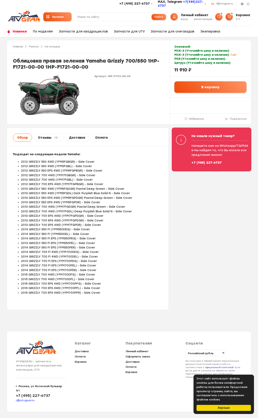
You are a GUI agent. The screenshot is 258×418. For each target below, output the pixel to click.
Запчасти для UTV (129, 31)
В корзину (210, 87)
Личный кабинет (137, 351)
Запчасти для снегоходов (172, 31)
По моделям (43, 31)
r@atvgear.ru (224, 3)
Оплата (101, 137)
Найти (159, 16)
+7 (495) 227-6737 (134, 3)
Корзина (80, 361)
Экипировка (210, 31)
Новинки (20, 31)
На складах (52, 46)
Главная (18, 46)
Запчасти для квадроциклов (83, 31)
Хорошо (224, 408)
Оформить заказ (138, 356)
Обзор (22, 137)
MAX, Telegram (170, 2)
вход (184, 19)
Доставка (77, 137)
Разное (34, 46)
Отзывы (47, 137)
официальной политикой (219, 367)
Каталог (58, 16)
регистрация (203, 19)
